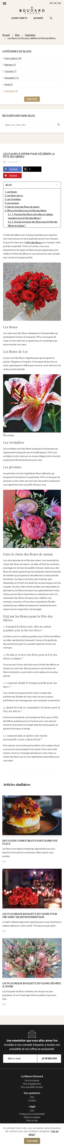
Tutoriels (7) (10, 71)
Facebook (13, 169)
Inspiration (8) (11, 91)
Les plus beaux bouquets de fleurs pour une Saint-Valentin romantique (29, 915)
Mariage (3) (10, 65)
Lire (4, 861)
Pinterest (13, 175)
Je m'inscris (49, 1058)
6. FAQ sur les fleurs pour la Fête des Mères (26, 210)
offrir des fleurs (33, 242)
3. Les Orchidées (13, 199)
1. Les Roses (11, 192)
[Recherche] (51, 18)
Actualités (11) (12, 78)
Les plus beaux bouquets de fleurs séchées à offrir (31, 985)
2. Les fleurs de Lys (14, 195)
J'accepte (32, 1140)
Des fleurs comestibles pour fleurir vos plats (29, 842)
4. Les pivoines (12, 203)
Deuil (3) (9, 84)
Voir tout (32, 99)
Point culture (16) (13, 58)
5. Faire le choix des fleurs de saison (22, 207)
